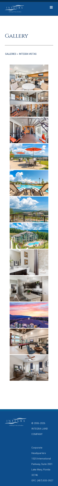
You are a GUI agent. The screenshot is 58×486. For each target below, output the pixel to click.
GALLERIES (10, 54)
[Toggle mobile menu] (51, 7)
